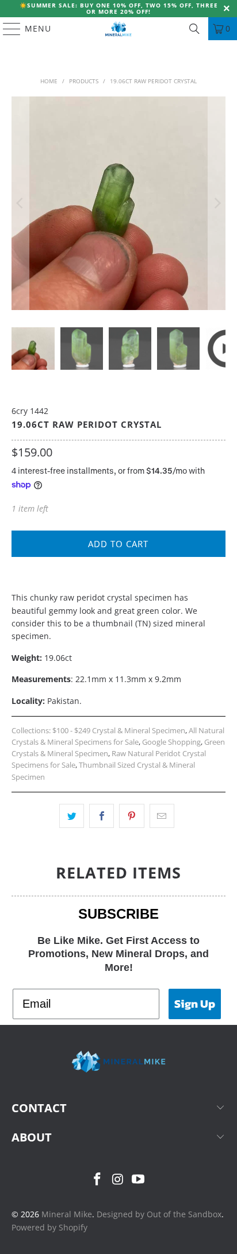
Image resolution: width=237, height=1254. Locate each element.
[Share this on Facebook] (101, 816)
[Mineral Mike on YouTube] (138, 1179)
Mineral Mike (66, 1214)
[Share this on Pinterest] (131, 816)
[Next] (217, 202)
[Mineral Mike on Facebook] (97, 1179)
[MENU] (6, 28)
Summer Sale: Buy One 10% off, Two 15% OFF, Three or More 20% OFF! (122, 8)
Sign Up (194, 1003)
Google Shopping (171, 742)
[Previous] (20, 202)
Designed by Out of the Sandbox (159, 1214)
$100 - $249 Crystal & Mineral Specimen (118, 731)
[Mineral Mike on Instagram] (118, 1179)
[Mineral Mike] (118, 28)
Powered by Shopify (49, 1227)
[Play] (118, 202)
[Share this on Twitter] (71, 816)
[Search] (194, 28)
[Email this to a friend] (162, 816)
